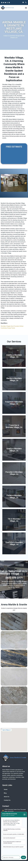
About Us (6, 796)
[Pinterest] (9, 2)
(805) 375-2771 (14, 577)
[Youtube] (5, 2)
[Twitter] (4, 2)
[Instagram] (7, 2)
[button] (26, 7)
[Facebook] (2, 2)
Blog (5, 793)
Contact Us (7, 800)
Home (5, 789)
